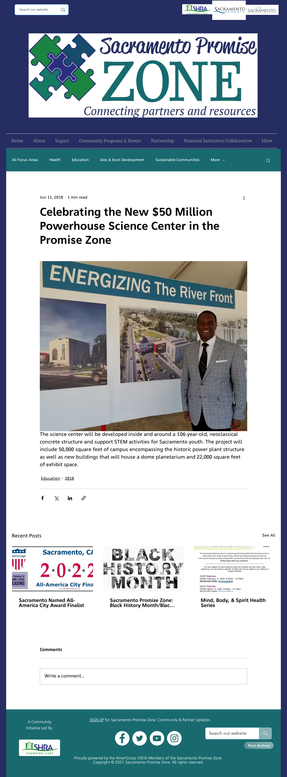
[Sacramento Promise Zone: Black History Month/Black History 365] (143, 569)
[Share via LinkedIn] (70, 498)
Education (80, 160)
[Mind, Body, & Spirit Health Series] (234, 569)
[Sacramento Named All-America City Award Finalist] (52, 569)
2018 (69, 479)
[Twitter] (139, 738)
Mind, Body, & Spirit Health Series (233, 603)
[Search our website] (265, 733)
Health (55, 160)
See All (268, 536)
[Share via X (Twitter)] (56, 498)
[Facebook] (122, 738)
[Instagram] (174, 738)
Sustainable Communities (178, 160)
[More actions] (243, 197)
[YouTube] (157, 738)
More (215, 160)
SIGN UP (97, 720)
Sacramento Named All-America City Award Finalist (51, 603)
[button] (268, 160)
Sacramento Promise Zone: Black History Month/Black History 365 (141, 603)
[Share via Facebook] (42, 498)
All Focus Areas (25, 160)
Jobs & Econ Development (122, 160)
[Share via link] (83, 498)
